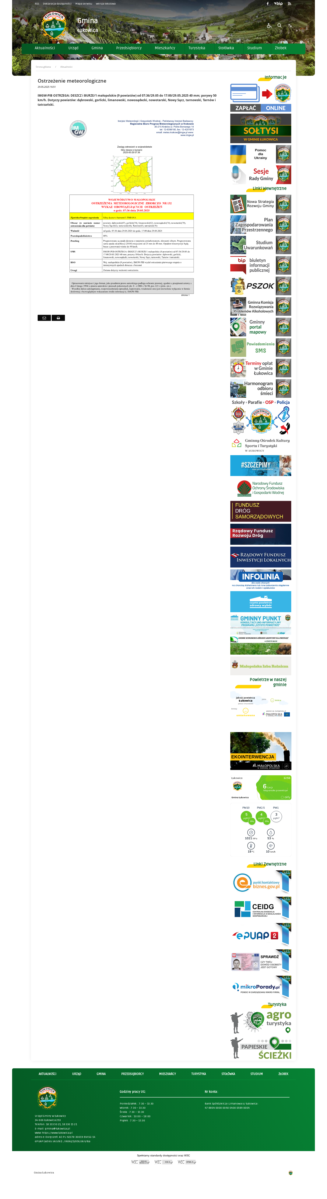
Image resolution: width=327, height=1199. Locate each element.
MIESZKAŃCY (167, 1074)
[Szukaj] (280, 25)
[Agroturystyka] (260, 1033)
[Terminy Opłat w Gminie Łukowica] (260, 376)
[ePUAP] (260, 946)
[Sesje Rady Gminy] (260, 183)
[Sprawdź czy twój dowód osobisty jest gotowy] (260, 973)
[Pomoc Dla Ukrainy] (260, 162)
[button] (269, 25)
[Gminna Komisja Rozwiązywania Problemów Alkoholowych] (260, 315)
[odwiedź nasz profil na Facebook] (267, 3)
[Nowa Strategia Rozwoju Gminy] (260, 212)
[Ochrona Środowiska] (260, 294)
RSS (37, 3)
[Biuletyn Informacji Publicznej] (278, 3)
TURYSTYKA (199, 1074)
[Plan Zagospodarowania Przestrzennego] (260, 233)
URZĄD (76, 1074)
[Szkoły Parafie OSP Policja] (260, 434)
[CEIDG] (260, 920)
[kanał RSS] (289, 3)
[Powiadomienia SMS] (260, 356)
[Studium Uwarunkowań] (260, 253)
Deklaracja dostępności (57, 3)
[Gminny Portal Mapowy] (260, 335)
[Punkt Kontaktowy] (260, 894)
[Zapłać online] (260, 111)
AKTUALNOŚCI (47, 1074)
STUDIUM (257, 1074)
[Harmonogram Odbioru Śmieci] (260, 397)
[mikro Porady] (260, 999)
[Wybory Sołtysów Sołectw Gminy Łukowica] (260, 142)
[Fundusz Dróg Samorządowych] (260, 521)
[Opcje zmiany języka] (290, 25)
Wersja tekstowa (106, 3)
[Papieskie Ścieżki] (260, 1058)
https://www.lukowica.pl (57, 1132)
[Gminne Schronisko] (260, 654)
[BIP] (260, 274)
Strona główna (43, 66)
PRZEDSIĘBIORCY (132, 1074)
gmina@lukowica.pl (57, 1128)
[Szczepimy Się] (260, 475)
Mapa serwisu (83, 3)
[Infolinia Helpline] (260, 588)
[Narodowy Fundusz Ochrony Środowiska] (260, 498)
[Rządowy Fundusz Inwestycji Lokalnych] (260, 566)
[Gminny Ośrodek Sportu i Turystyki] (260, 452)
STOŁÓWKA (228, 1074)
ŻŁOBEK (283, 1074)
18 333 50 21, (54, 1124)
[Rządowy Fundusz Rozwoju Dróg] (260, 544)
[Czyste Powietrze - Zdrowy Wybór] (260, 611)
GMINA (101, 1074)
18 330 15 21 (69, 1124)
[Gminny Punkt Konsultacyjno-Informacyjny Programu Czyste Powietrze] (260, 633)
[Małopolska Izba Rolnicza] (260, 674)
